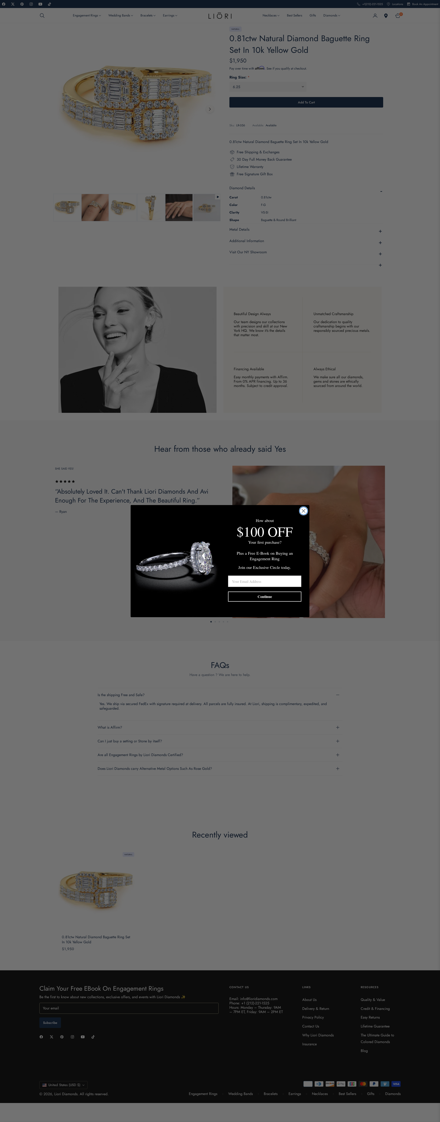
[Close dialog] (304, 511)
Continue (265, 596)
